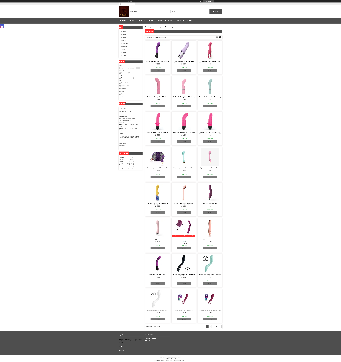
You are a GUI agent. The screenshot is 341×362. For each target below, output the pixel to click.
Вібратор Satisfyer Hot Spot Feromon (210, 310)
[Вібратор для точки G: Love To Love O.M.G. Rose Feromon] (210, 157)
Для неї (131, 20)
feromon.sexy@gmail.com (128, 118)
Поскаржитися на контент (165, 360)
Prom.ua (179, 357)
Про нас (123, 52)
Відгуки (123, 55)
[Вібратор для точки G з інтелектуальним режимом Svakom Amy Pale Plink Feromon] (157, 228)
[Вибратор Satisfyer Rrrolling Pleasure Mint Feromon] (210, 263)
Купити (157, 70)
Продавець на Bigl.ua (170, 358)
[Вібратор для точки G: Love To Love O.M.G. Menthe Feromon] (183, 157)
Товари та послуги (153, 27)
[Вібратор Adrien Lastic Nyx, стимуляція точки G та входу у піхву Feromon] (157, 50)
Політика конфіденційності (180, 360)
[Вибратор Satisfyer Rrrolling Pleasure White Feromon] (157, 299)
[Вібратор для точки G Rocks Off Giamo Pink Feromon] (210, 228)
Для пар (150, 20)
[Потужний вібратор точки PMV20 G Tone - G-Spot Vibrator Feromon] (157, 192)
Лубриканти (180, 20)
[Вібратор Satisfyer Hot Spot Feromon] (210, 299)
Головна (123, 20)
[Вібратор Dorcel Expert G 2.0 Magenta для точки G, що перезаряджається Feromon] (183, 121)
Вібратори (168, 27)
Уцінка (189, 20)
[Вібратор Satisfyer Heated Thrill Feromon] (183, 299)
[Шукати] (195, 11)
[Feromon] (124, 11)
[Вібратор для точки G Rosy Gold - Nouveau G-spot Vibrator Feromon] (183, 192)
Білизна (159, 20)
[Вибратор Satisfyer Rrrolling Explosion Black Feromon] (183, 263)
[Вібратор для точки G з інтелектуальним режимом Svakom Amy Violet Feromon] (210, 192)
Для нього (141, 20)
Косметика (169, 20)
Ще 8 (122, 96)
